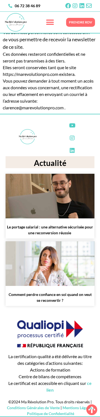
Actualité (50, 163)
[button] (50, 22)
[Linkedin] (82, 6)
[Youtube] (72, 125)
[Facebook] (68, 6)
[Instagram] (75, 6)
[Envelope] (89, 6)
